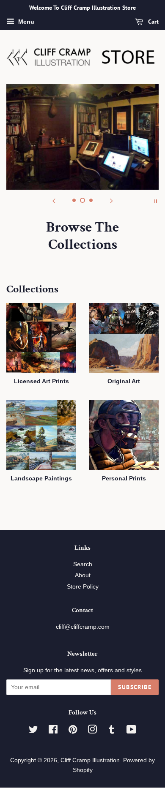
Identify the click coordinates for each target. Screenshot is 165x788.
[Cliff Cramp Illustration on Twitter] (33, 731)
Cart (152, 21)
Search (82, 564)
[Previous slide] (53, 200)
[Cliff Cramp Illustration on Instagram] (92, 731)
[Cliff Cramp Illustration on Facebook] (53, 731)
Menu (25, 21)
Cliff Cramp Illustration (90, 760)
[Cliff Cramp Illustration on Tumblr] (111, 731)
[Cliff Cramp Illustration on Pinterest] (72, 731)
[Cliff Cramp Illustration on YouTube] (131, 731)
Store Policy (83, 587)
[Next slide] (111, 200)
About (83, 575)
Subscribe (134, 687)
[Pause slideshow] (155, 200)
